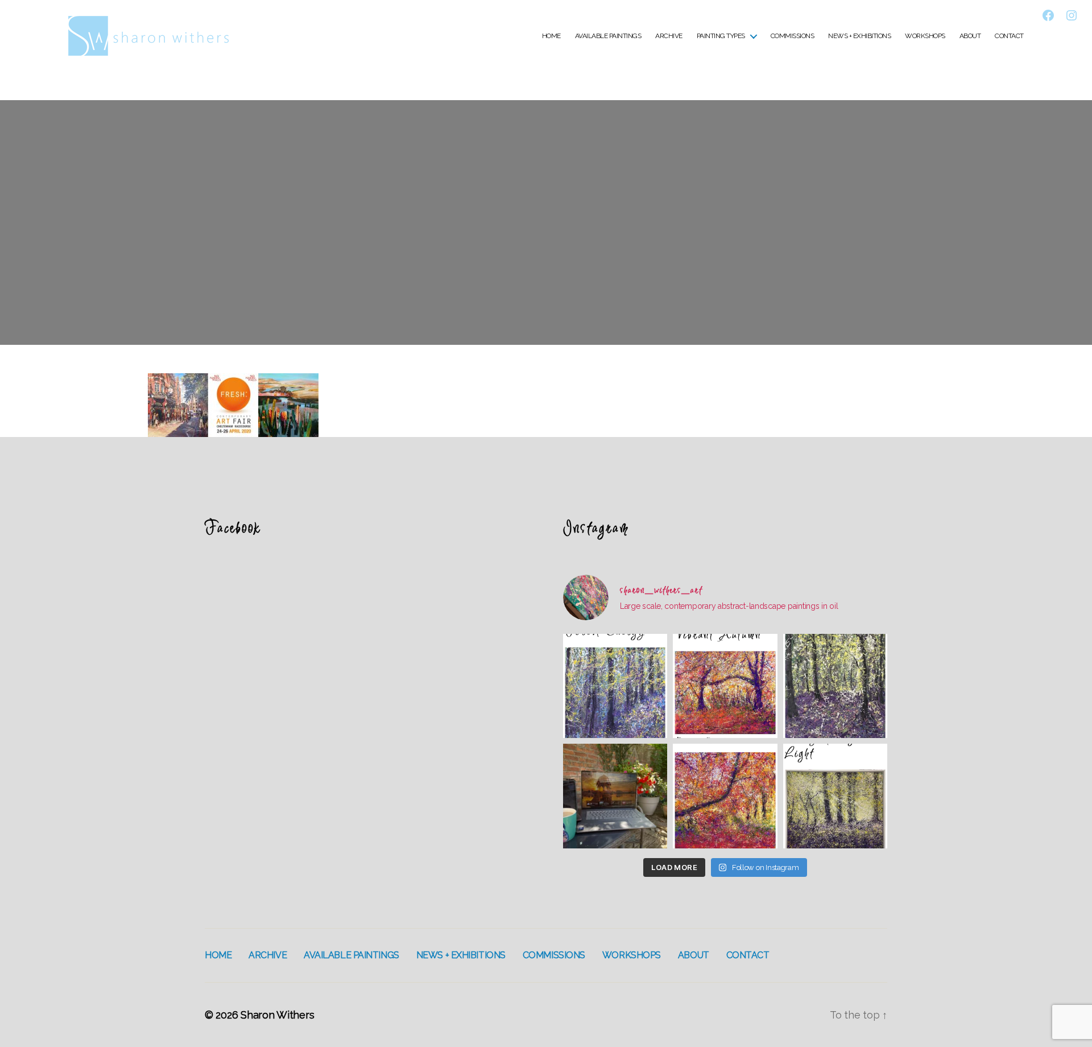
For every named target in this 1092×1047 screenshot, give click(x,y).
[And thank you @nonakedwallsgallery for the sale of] (725, 796)
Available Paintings (608, 36)
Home (551, 36)
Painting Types (721, 36)
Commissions (792, 36)
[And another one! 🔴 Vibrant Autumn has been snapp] (725, 686)
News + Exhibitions (859, 36)
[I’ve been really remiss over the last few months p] (835, 796)
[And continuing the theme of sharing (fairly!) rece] (835, 686)
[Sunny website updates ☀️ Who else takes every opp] (615, 796)
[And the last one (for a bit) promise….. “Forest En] (615, 686)
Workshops (925, 36)
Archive (668, 36)
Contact (1009, 36)
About (970, 36)
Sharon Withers (277, 1015)
